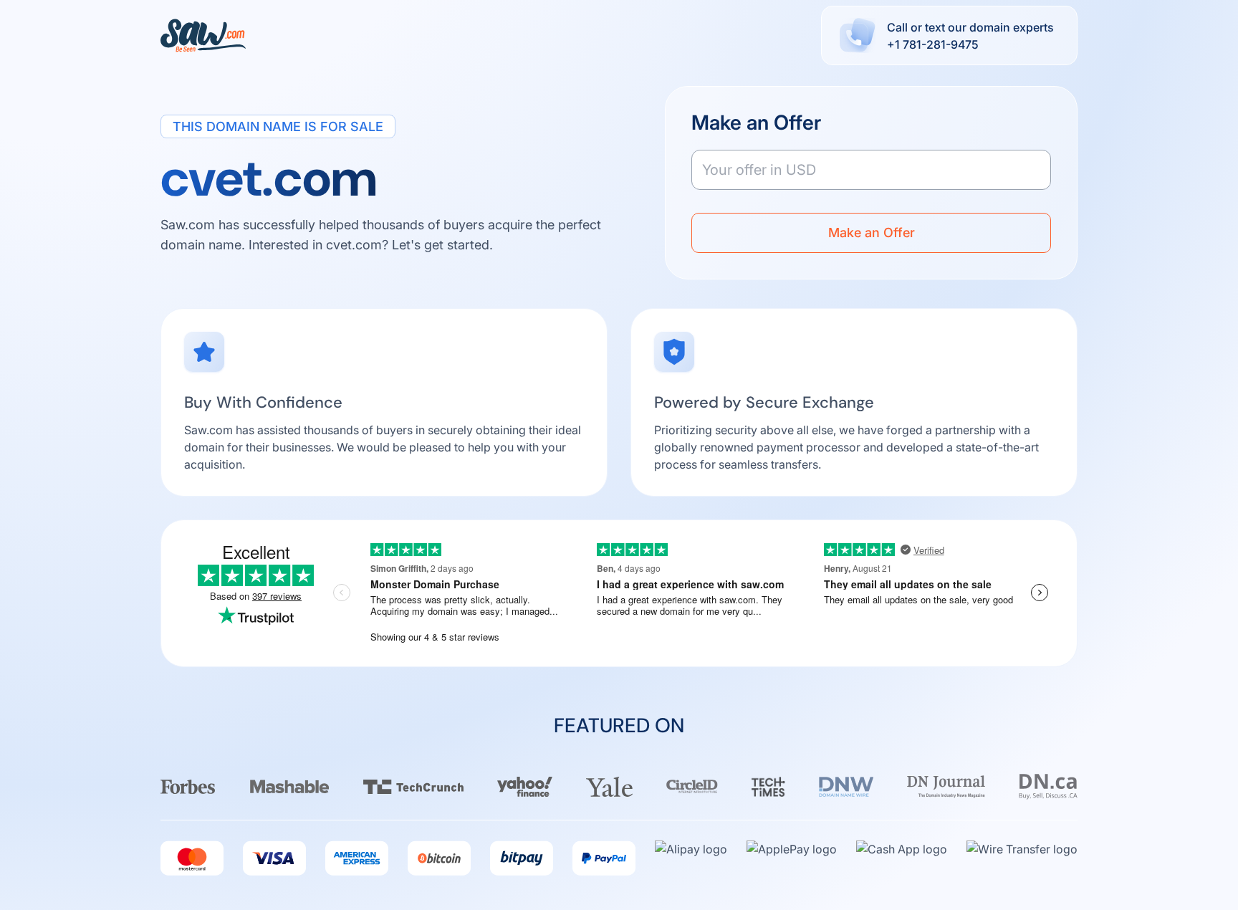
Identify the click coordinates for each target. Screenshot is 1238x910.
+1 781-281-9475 (933, 44)
